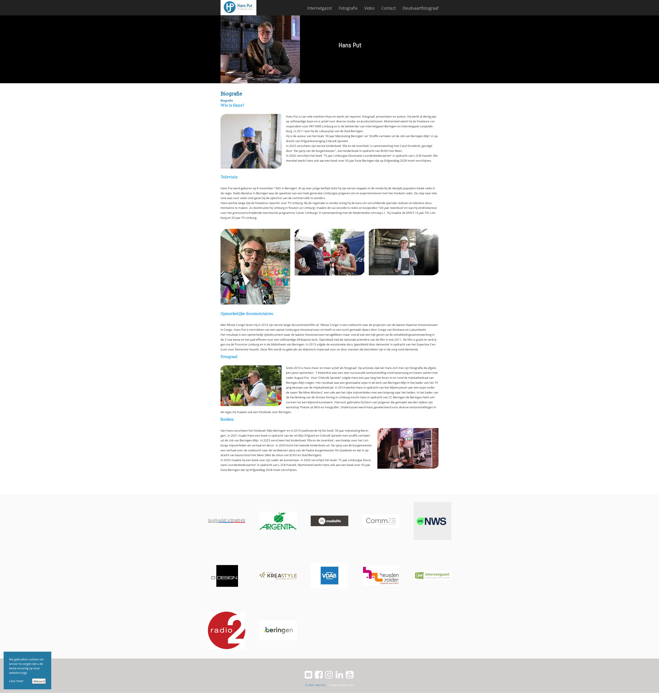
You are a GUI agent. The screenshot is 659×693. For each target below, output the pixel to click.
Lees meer (16, 681)
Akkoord (39, 681)
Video (369, 8)
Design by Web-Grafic (341, 685)
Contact (388, 8)
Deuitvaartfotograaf (420, 8)
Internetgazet (319, 8)
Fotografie (348, 8)
